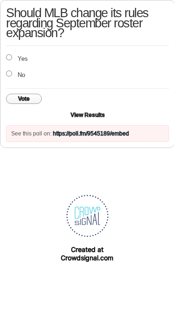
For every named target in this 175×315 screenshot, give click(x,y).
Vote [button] (24, 99)
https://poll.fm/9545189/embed (91, 133)
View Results (88, 115)
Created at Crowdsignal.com (87, 253)
